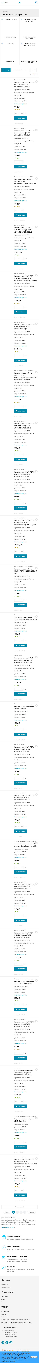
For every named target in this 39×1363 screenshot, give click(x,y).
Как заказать (5, 1284)
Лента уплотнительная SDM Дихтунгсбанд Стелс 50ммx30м (25, 845)
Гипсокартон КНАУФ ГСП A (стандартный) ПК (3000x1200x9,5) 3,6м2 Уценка (25, 522)
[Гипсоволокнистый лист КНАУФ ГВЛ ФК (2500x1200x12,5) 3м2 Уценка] (7, 181)
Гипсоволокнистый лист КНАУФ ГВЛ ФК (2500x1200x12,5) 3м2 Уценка (25, 181)
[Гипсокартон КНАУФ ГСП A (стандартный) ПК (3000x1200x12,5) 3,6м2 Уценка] (7, 1162)
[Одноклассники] (6, 1342)
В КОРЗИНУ (21, 118)
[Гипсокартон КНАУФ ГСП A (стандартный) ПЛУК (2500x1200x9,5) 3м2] (7, 749)
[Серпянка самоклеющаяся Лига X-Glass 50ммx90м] (7, 983)
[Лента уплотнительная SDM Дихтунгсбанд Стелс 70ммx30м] (7, 619)
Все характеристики (20, 104)
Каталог (5, 12)
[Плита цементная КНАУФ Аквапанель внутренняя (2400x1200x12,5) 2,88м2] (7, 660)
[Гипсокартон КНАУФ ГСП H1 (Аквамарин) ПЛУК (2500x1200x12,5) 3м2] (7, 84)
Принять (34, 1357)
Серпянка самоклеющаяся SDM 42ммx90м (24, 1120)
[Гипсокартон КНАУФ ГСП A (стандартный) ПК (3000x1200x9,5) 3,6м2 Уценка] (7, 523)
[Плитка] (30, 74)
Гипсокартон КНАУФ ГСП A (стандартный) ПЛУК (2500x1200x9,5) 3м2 (24, 749)
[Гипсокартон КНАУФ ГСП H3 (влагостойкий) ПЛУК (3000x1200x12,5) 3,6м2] (7, 426)
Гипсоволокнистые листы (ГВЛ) (23, 177)
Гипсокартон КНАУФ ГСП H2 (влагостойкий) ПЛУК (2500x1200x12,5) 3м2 (24, 1024)
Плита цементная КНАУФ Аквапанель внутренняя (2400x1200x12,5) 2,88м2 (23, 660)
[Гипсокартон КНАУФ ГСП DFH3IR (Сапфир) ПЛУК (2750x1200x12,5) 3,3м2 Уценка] (7, 278)
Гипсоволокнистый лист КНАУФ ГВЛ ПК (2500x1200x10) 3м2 (25, 571)
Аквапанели (18, 655)
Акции (3, 1299)
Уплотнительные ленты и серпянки (25, 615)
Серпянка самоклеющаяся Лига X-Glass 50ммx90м (24, 982)
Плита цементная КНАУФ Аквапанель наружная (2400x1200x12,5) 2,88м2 (23, 1072)
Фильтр (6, 70)
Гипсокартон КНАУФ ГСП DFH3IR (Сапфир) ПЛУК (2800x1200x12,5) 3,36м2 (23, 230)
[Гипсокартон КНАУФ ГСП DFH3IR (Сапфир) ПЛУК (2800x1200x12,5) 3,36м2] (7, 230)
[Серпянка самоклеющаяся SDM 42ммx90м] (7, 1121)
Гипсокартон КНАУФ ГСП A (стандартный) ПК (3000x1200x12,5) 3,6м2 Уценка (25, 1161)
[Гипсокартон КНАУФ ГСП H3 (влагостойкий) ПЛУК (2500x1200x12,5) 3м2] (7, 133)
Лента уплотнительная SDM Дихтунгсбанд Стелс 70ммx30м (25, 618)
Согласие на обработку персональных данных (16, 1322)
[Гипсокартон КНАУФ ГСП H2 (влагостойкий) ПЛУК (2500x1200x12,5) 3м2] (7, 1024)
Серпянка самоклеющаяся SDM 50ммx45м (24, 707)
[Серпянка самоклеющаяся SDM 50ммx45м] (7, 708)
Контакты (4, 1317)
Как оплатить (5, 1287)
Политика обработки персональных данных (15, 1320)
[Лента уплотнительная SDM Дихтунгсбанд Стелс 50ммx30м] (7, 846)
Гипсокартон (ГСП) (19, 80)
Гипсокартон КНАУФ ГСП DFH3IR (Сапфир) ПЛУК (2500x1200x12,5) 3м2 (23, 935)
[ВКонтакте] (2, 1342)
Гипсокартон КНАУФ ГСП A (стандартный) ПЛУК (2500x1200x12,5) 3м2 (24, 797)
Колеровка (4, 1302)
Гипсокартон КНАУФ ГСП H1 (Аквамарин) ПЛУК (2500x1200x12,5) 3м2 (24, 84)
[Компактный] (36, 74)
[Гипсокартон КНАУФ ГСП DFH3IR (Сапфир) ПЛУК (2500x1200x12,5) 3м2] (7, 935)
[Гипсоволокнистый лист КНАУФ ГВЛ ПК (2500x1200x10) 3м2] (7, 571)
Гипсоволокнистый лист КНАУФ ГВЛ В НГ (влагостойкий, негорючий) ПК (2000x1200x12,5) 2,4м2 (25, 376)
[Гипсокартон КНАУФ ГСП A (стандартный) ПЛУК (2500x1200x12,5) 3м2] (7, 798)
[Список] (33, 74)
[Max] (10, 1342)
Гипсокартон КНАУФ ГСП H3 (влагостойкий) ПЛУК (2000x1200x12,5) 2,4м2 (24, 886)
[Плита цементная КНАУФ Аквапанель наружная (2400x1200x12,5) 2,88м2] (7, 1073)
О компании (5, 1311)
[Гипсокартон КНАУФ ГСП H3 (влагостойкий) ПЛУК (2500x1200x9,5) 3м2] (7, 474)
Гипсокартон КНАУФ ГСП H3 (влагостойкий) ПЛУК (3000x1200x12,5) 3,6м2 (24, 426)
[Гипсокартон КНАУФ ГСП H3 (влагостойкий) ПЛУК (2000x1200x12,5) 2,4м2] (7, 887)
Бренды (3, 1314)
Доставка (4, 1296)
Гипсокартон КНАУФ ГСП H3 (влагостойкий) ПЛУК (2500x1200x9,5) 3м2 (24, 474)
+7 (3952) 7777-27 (11, 1327)
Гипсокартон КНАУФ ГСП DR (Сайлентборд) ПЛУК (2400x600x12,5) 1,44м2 (24, 327)
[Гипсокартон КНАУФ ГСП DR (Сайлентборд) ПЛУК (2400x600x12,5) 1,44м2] (7, 327)
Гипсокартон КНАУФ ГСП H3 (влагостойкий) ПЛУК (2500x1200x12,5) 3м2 (24, 133)
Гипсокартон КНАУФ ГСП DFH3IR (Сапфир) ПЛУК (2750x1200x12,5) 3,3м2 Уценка (25, 278)
